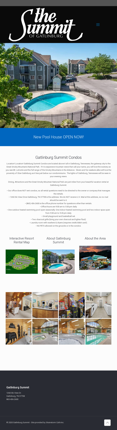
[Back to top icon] (107, 422)
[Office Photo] (19, 305)
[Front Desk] (45, 305)
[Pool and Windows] (98, 332)
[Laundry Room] (98, 305)
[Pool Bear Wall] (19, 332)
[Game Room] (72, 305)
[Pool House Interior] (45, 332)
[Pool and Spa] (72, 332)
